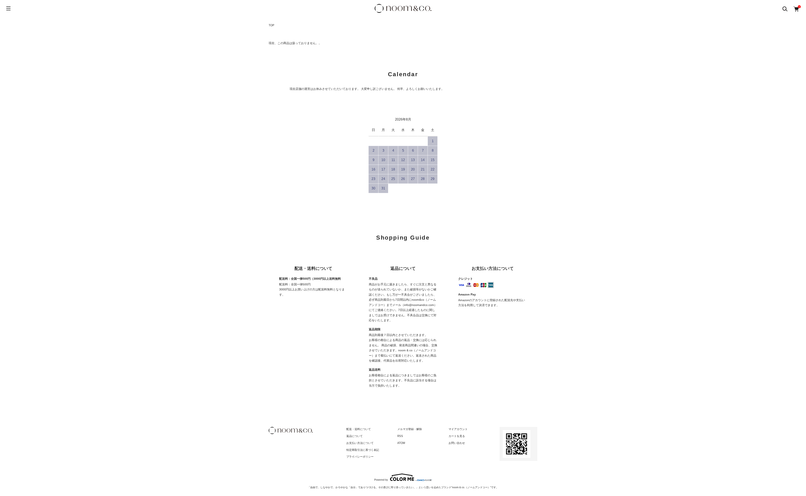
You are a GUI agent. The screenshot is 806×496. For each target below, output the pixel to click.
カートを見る (457, 436)
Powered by (381, 479)
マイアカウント (458, 429)
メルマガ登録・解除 (409, 429)
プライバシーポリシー (360, 456)
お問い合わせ (457, 443)
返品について (354, 436)
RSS (400, 436)
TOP (271, 25)
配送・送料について (358, 429)
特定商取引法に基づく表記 (362, 449)
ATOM (401, 443)
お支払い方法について (360, 443)
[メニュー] (8, 8)
